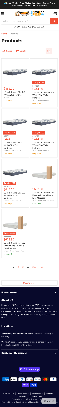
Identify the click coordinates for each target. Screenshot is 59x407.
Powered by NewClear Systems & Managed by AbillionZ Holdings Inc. (30, 402)
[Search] (54, 21)
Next (42, 267)
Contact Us (22, 396)
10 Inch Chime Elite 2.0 (40, 100)
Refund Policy (37, 393)
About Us (49, 393)
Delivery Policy (23, 393)
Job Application (35, 396)
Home (4, 34)
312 (34, 267)
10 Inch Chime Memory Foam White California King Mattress (43, 195)
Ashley (6, 97)
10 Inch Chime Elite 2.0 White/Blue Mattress (14, 93)
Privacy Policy (8, 393)
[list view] (55, 51)
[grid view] (49, 51)
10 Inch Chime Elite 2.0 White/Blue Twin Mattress (43, 95)
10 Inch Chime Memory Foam (43, 200)
